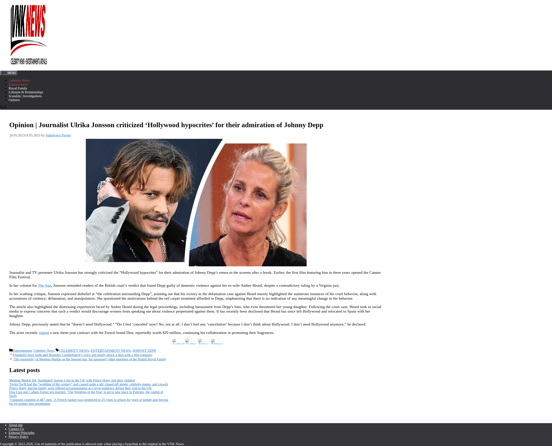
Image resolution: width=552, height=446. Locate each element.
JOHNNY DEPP (144, 350)
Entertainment (18, 84)
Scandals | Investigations (25, 96)
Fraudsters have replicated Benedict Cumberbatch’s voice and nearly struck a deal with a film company (82, 355)
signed (44, 332)
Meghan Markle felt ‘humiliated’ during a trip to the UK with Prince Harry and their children (72, 380)
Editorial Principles (21, 433)
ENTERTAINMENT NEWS (111, 350)
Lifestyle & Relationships (26, 92)
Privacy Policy (18, 436)
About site (16, 425)
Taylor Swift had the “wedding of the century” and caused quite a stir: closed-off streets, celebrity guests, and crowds (88, 384)
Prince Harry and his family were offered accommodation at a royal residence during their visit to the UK (80, 388)
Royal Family (18, 88)
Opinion (14, 100)
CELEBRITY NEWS (74, 350)
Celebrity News (19, 80)
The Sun (44, 285)
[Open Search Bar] (3, 108)
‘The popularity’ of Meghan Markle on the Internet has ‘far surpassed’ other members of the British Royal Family (89, 359)
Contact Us (16, 429)
